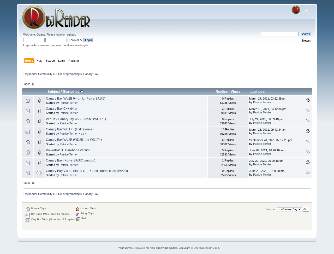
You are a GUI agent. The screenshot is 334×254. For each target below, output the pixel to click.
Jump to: (271, 209)
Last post (257, 92)
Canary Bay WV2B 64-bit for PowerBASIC (75, 98)
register (70, 34)
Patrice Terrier (69, 102)
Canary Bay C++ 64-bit (62, 109)
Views (235, 92)
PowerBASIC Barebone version (68, 150)
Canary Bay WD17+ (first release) (69, 129)
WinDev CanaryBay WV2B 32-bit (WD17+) (76, 119)
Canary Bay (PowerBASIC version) (70, 160)
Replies (222, 92)
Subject (53, 92)
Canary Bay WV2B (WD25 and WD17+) (74, 140)
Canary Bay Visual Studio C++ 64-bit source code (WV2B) (87, 171)
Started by (71, 92)
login (59, 34)
